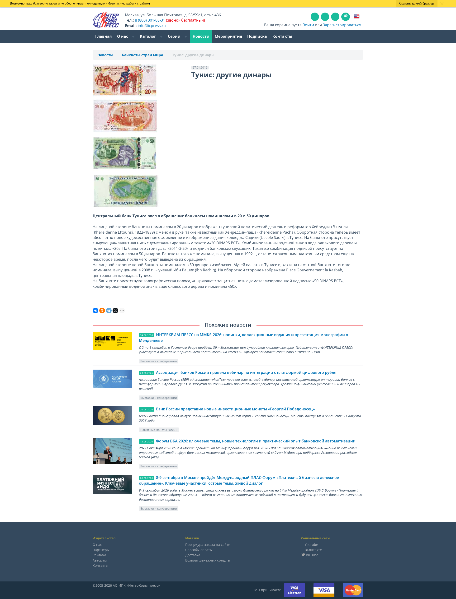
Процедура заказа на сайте (207, 544)
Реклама (99, 555)
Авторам (100, 560)
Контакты (282, 36)
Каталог (148, 36)
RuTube (312, 555)
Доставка (192, 555)
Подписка (257, 36)
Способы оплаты (199, 550)
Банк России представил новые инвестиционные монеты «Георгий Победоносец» (235, 409)
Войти (308, 25)
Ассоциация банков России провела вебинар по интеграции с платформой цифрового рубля (246, 372)
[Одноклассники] (102, 310)
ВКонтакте (313, 550)
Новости (201, 36)
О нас (123, 36)
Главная (103, 36)
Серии (174, 36)
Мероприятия (228, 36)
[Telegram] (109, 310)
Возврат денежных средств (207, 560)
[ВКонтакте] (95, 310)
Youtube (311, 544)
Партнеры (101, 550)
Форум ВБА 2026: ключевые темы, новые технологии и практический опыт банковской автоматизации (256, 441)
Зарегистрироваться (342, 25)
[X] (115, 310)
